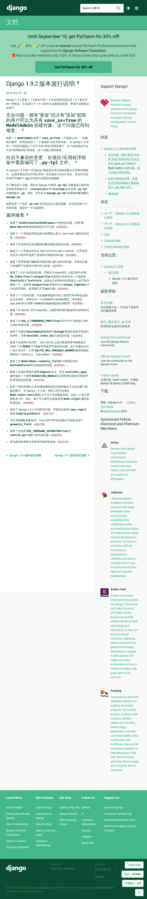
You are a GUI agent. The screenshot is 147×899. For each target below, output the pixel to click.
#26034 (63, 288)
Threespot (104, 869)
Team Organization (17, 824)
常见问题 (106, 303)
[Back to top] (139, 892)
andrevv (104, 877)
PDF (102, 406)
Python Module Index (116, 246)
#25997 (57, 265)
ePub (110, 406)
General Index (112, 240)
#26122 (48, 413)
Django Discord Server (115, 337)
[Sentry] (104, 448)
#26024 (61, 226)
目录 (107, 234)
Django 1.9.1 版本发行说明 (71, 455)
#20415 (56, 435)
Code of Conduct (16, 841)
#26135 (38, 379)
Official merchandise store (119, 819)
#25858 (77, 303)
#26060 (59, 365)
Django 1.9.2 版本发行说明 (120, 148)
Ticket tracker (109, 375)
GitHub (86, 807)
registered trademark (103, 887)
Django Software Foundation (35, 887)
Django (17, 8)
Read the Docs (112, 411)
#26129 (63, 441)
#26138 (39, 424)
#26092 (77, 335)
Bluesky (86, 830)
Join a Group (43, 807)
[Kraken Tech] (104, 595)
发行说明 (113, 272)
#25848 (28, 402)
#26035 (20, 237)
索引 (103, 322)
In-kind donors (62, 868)
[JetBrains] (104, 498)
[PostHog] (104, 696)
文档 (12, 22)
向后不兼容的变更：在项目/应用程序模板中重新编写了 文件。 (123, 183)
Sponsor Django (113, 807)
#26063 (57, 354)
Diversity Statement (17, 847)
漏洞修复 (113, 193)
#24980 (71, 255)
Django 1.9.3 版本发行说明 (25, 455)
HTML (131, 402)
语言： (132, 874)
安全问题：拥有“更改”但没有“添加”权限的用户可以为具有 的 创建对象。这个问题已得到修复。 (124, 163)
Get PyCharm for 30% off (73, 67)
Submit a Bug (44, 824)
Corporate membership (117, 813)
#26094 (36, 324)
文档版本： (132, 883)
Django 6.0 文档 (113, 266)
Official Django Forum (115, 356)
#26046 (76, 244)
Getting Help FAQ (69, 807)
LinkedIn (87, 836)
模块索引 (114, 322)
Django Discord (68, 813)
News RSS (88, 843)
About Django (14, 807)
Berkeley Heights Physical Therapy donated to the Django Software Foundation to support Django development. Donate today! (124, 113)
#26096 (20, 314)
